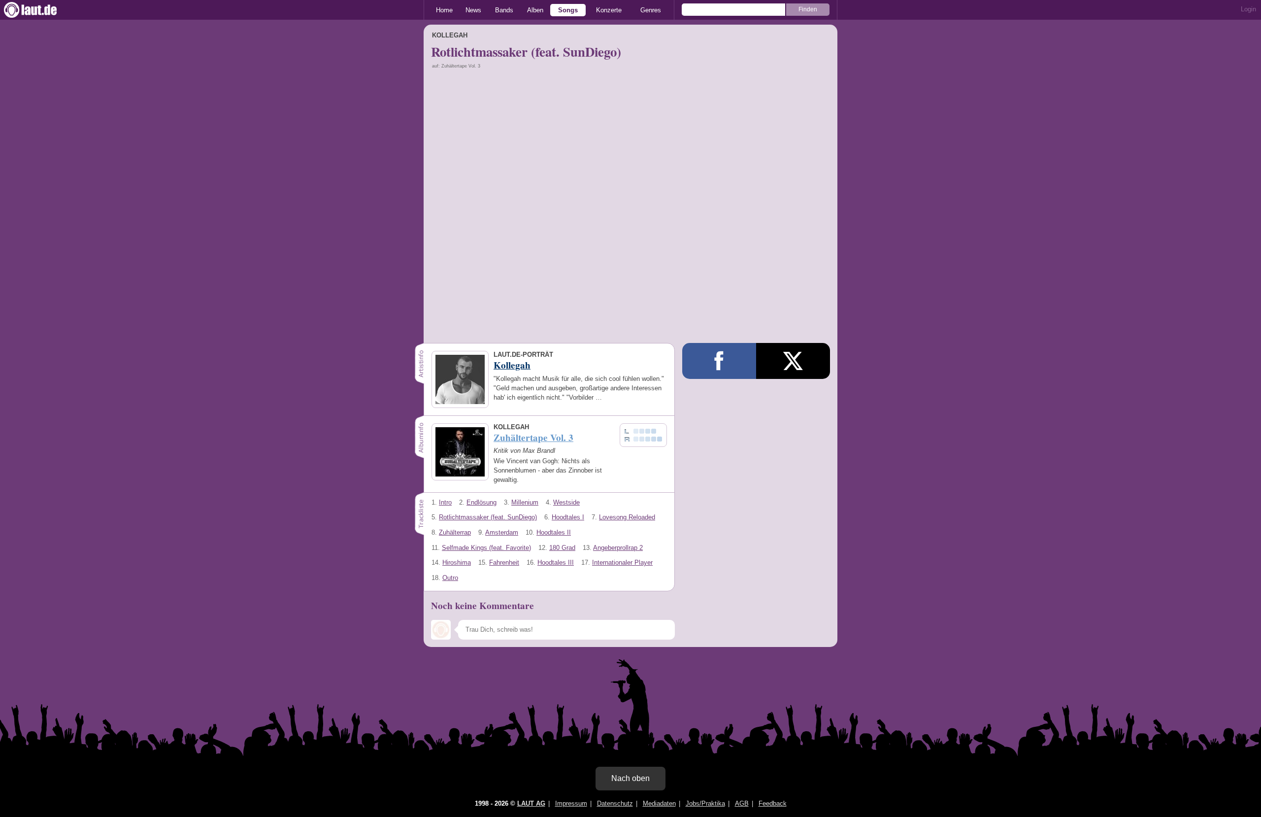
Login (1248, 9)
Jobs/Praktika (705, 803)
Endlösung (481, 502)
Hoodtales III (555, 562)
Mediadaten (659, 803)
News (473, 10)
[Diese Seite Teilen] (719, 361)
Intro (445, 502)
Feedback (773, 803)
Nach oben (630, 778)
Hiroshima (456, 562)
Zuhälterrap (455, 532)
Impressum (571, 803)
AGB (742, 803)
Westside (566, 502)
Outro (450, 577)
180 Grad (562, 547)
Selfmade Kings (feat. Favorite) (486, 547)
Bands (504, 10)
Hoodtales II (553, 532)
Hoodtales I (568, 517)
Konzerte (609, 10)
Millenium (524, 502)
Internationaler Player (622, 562)
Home (444, 10)
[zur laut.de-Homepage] (39, 10)
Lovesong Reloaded (627, 517)
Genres (650, 10)
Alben (535, 10)
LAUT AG (531, 803)
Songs (568, 10)
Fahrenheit (504, 562)
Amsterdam (501, 532)
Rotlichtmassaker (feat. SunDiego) (488, 517)
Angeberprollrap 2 (618, 547)
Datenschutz (615, 803)
